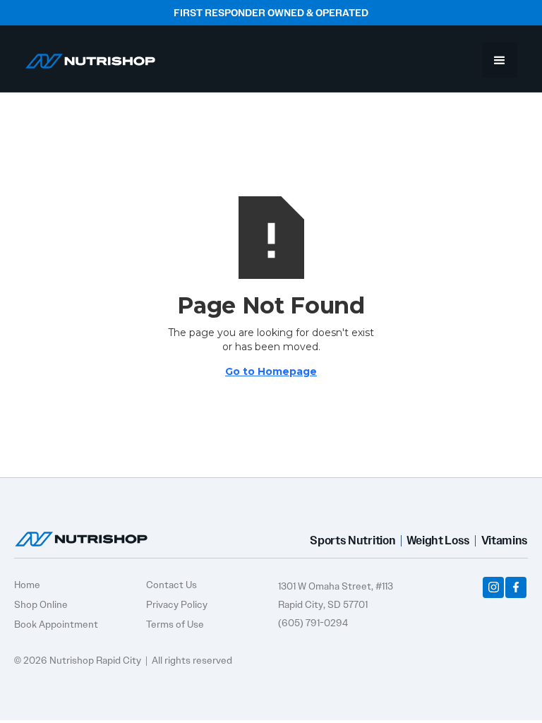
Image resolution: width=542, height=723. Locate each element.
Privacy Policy (176, 604)
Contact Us (171, 584)
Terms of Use (175, 624)
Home (27, 584)
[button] (499, 60)
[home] (90, 55)
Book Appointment (56, 624)
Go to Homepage (271, 371)
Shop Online (41, 604)
